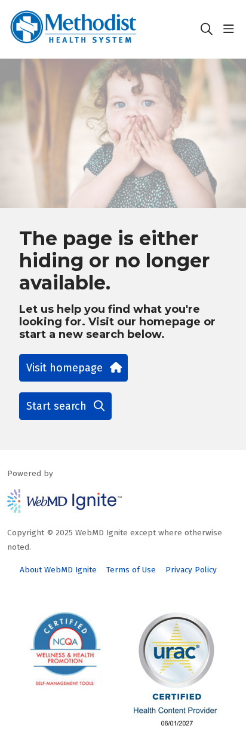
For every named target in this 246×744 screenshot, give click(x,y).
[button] (231, 29)
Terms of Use (131, 570)
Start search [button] (56, 406)
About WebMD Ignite (58, 570)
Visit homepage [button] (64, 367)
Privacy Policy (191, 570)
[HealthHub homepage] (103, 29)
